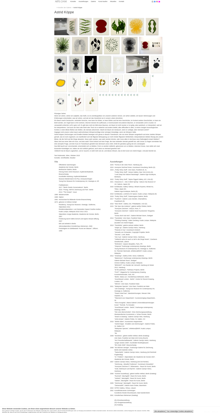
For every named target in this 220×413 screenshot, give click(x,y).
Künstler (73, 1)
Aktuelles (113, 1)
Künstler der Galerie (64, 7)
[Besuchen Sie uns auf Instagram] (157, 1)
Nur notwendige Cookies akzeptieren (179, 411)
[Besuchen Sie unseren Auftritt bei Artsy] (152, 1)
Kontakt (121, 1)
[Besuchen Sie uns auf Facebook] (155, 1)
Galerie (93, 1)
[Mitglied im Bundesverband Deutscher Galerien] (159, 1)
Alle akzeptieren (159, 411)
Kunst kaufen (102, 1)
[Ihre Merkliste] (162, 2)
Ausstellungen (83, 1)
